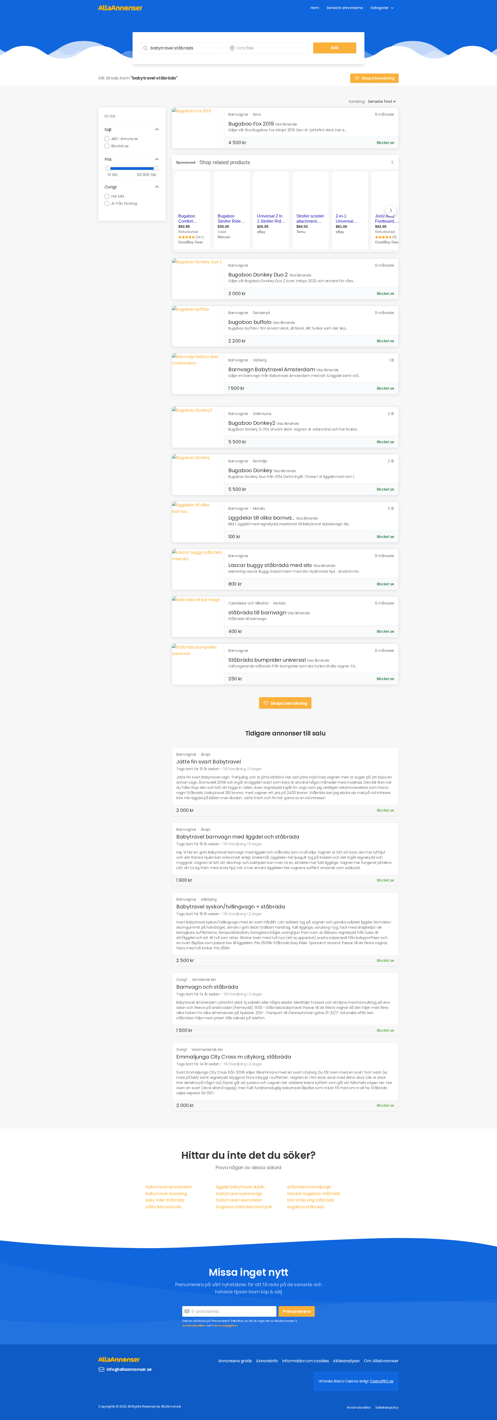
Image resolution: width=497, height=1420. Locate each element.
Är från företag (124, 203)
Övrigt (182, 979)
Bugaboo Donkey (250, 470)
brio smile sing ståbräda (310, 1200)
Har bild (117, 196)
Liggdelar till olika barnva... (261, 517)
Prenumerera (297, 1311)
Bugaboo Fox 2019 (251, 123)
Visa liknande (286, 124)
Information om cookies (305, 1361)
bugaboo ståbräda (305, 1207)
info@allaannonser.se (129, 1369)
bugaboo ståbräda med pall (244, 1207)
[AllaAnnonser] (120, 7)
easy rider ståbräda (164, 1200)
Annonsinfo (267, 1361)
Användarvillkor (194, 1325)
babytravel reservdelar (239, 1200)
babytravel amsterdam (168, 1187)
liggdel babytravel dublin (240, 1187)
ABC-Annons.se (124, 138)
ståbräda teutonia (163, 1207)
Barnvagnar (186, 754)
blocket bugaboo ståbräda (313, 1194)
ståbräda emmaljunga (309, 1187)
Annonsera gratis (235, 1361)
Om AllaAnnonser (381, 1361)
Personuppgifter (225, 1325)
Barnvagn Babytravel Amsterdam (271, 369)
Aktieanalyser (346, 1361)
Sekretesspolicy (387, 1407)
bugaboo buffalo (250, 322)
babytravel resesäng (166, 1194)
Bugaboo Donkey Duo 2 (258, 274)
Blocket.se (120, 145)
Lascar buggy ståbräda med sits (270, 565)
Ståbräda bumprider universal (267, 660)
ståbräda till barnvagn (257, 612)
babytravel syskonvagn (239, 1194)
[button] (132, 129)
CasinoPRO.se (381, 1381)
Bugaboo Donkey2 (251, 423)
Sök (335, 48)
